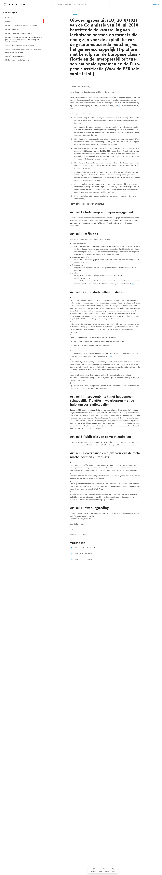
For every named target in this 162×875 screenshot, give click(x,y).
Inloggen (156, 4)
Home (75, 14)
